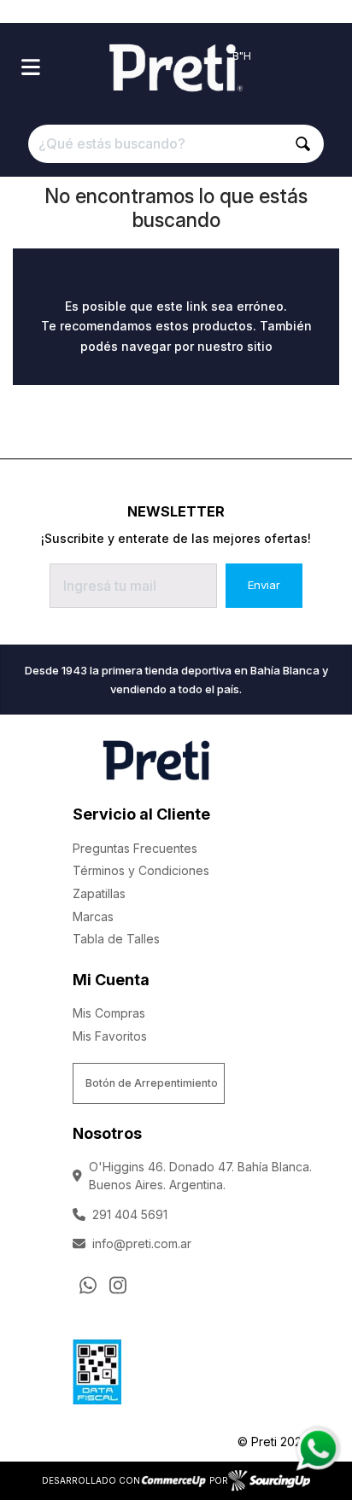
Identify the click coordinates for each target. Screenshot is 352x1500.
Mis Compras (109, 1013)
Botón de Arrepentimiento (151, 1083)
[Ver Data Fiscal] (97, 1367)
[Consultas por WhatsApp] (88, 1285)
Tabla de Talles (116, 938)
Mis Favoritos (110, 1036)
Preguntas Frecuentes (135, 848)
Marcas (93, 916)
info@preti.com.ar (141, 1243)
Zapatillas (99, 893)
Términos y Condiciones (141, 870)
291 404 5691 (129, 1214)
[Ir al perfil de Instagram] (117, 1285)
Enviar (264, 585)
